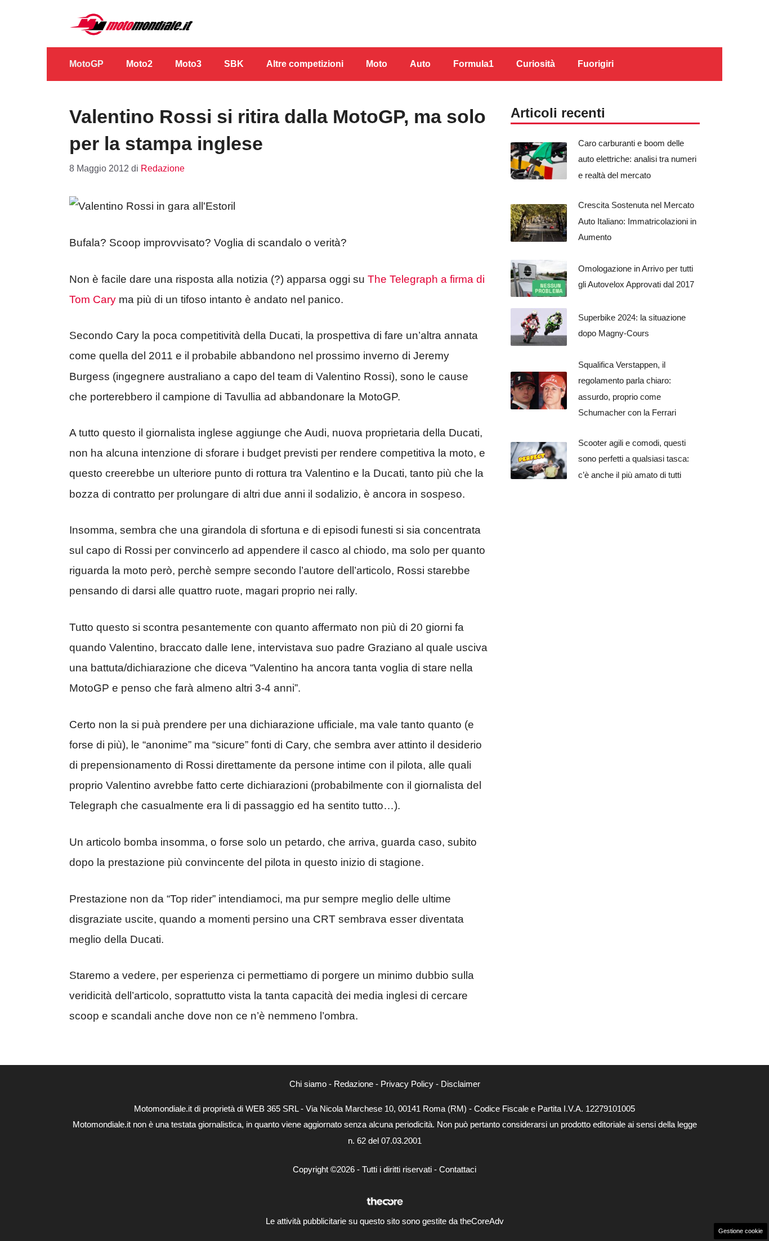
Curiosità (535, 64)
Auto (420, 64)
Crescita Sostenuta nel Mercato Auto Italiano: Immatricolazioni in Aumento (637, 221)
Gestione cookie (740, 1231)
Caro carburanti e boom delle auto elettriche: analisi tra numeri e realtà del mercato (637, 159)
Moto (376, 64)
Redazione (353, 1084)
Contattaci (457, 1169)
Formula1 (473, 64)
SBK (234, 64)
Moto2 (139, 64)
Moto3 (188, 64)
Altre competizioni (304, 64)
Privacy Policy (407, 1084)
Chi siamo (308, 1084)
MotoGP (86, 64)
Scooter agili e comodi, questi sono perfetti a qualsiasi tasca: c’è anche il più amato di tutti (633, 459)
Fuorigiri (596, 64)
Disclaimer (460, 1084)
